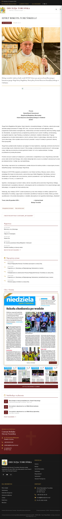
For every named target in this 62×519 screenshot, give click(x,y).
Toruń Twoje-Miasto (45, 515)
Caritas (3, 497)
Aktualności (7, 22)
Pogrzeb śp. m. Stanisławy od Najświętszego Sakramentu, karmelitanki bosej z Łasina (30, 276)
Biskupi (36, 466)
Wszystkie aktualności (11, 250)
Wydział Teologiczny (40, 478)
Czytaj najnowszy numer (31, 386)
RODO (47, 510)
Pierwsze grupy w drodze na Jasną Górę (18, 281)
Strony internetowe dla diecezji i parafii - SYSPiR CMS (29, 515)
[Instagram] (46, 4)
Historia (36, 464)
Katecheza (4, 500)
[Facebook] (3, 474)
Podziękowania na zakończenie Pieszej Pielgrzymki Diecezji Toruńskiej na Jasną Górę (30, 272)
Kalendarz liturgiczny (7, 492)
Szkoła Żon (7, 237)
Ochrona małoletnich (9, 3)
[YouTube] (44, 4)
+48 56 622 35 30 (8, 442)
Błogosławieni (38, 473)
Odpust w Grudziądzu (9, 233)
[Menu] (60, 9)
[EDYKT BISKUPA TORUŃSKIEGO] (31, 51)
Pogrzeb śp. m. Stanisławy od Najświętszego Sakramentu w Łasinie (25, 267)
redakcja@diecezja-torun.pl (11, 445)
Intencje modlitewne (7, 495)
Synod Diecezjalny (39, 469)
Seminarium (37, 476)
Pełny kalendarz (9, 416)
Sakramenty (5, 490)
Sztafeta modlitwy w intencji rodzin (13, 246)
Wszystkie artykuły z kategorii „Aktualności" (18, 215)
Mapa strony (25, 3)
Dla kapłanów (36, 3)
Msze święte (5, 488)
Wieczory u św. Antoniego (11, 228)
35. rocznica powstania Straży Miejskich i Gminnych (18, 242)
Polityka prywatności (41, 510)
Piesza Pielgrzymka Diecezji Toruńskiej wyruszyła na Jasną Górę (25, 262)
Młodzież (4, 502)
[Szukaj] (56, 9)
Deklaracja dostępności (55, 510)
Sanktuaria (37, 471)
